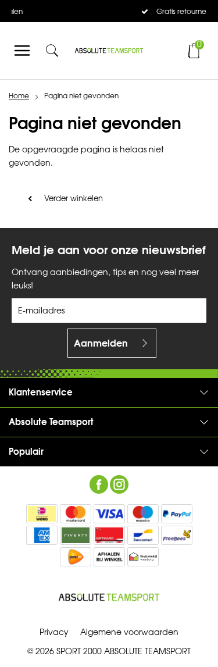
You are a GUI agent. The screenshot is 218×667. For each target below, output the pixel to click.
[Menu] (22, 50)
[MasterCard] (75, 513)
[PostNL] (75, 556)
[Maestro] (143, 513)
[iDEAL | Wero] (42, 513)
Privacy (54, 632)
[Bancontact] (143, 535)
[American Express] (42, 535)
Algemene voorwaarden (129, 632)
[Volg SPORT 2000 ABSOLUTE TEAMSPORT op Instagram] (119, 484)
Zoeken (187, 82)
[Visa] (109, 513)
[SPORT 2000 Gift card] (109, 535)
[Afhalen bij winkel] (109, 556)
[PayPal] (176, 513)
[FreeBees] (176, 535)
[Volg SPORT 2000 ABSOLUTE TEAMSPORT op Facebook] (99, 484)
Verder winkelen (73, 198)
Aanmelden (101, 343)
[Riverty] (75, 535)
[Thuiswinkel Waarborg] (143, 556)
